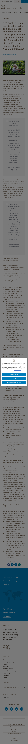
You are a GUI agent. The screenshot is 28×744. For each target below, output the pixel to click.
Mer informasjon (17, 370)
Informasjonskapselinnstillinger (14, 382)
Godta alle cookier (14, 374)
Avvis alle (14, 378)
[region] (14, 372)
